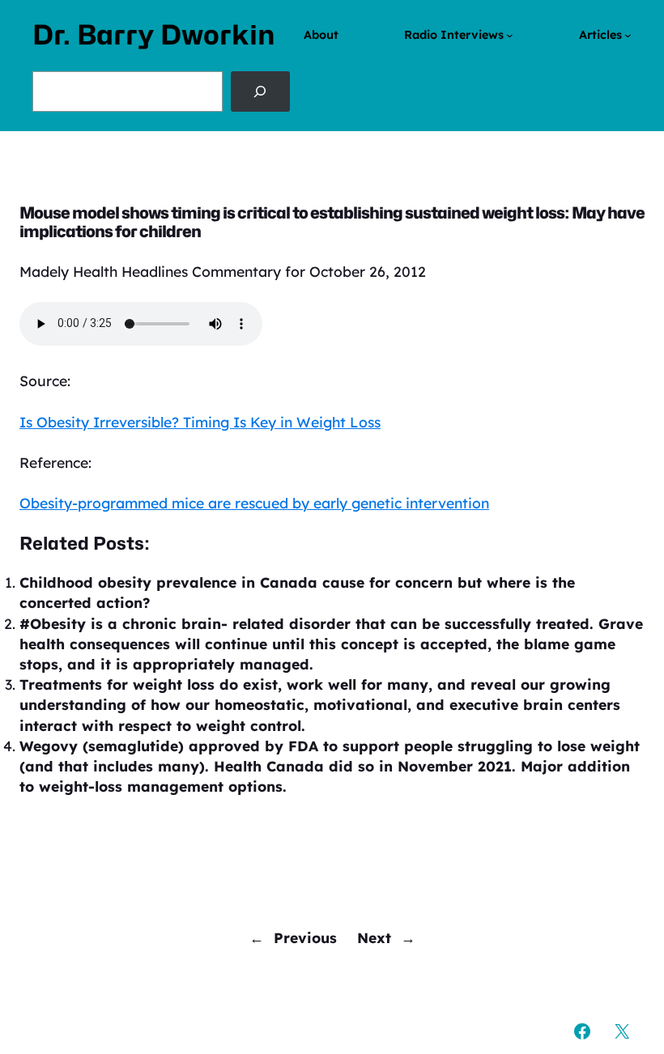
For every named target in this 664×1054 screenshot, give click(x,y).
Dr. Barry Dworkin (153, 35)
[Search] (260, 91)
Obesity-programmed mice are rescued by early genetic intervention (254, 503)
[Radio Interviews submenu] (509, 35)
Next (374, 937)
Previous (305, 937)
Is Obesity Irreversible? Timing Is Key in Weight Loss (200, 422)
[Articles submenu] (628, 35)
